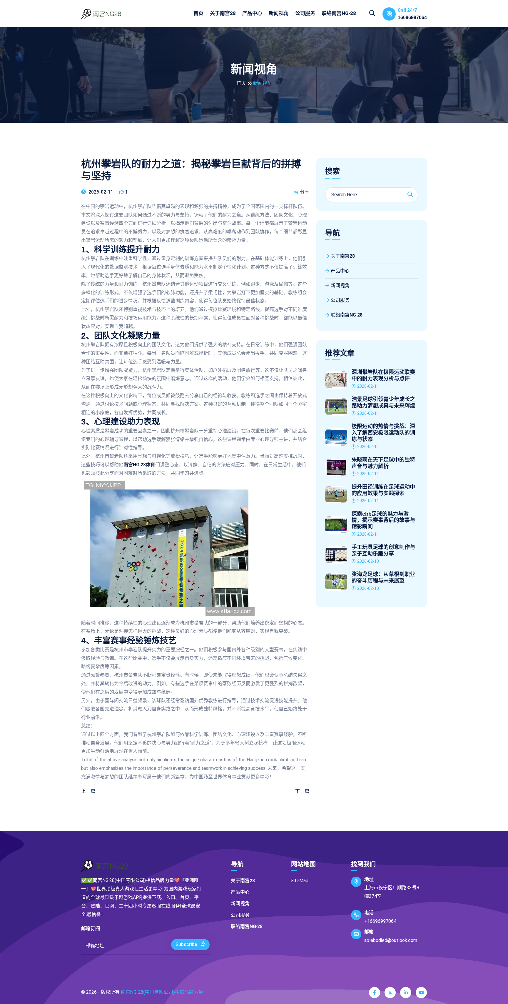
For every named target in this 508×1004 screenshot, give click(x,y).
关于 (223, 13)
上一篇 (88, 791)
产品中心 (252, 13)
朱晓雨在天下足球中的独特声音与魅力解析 (383, 463)
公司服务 (305, 13)
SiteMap (299, 880)
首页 (198, 13)
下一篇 (302, 791)
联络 (339, 13)
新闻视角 (279, 13)
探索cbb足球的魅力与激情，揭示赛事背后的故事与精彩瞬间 (383, 520)
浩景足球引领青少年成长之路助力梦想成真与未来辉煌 (383, 402)
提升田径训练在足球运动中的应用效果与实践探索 (383, 490)
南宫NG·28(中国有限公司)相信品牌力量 (162, 992)
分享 (304, 192)
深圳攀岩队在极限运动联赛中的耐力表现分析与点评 (383, 375)
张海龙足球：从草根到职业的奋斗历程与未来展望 (383, 577)
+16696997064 (380, 921)
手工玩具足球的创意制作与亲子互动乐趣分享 (383, 550)
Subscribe (187, 944)
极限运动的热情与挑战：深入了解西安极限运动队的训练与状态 (383, 432)
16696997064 (412, 17)
